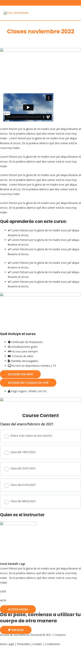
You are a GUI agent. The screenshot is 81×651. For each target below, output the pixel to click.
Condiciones (52, 644)
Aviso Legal (7, 644)
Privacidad (23, 644)
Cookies (37, 644)
